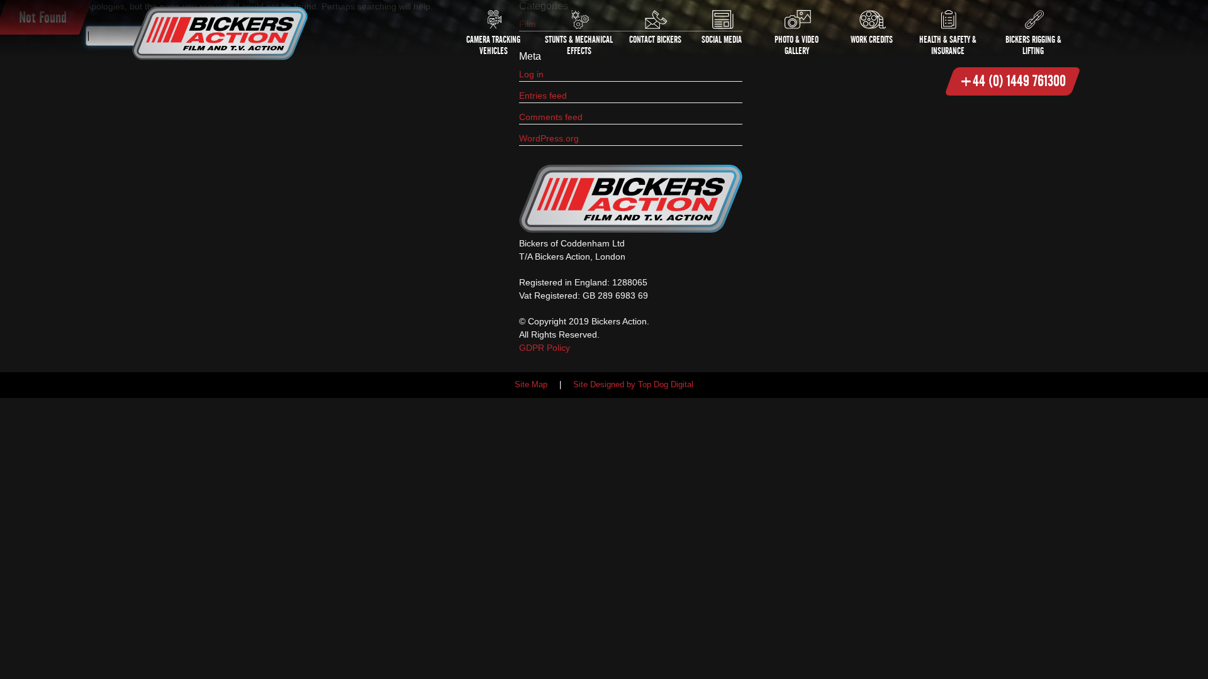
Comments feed (551, 117)
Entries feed (543, 96)
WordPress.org (549, 138)
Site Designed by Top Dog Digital (633, 384)
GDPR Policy (544, 348)
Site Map (531, 384)
